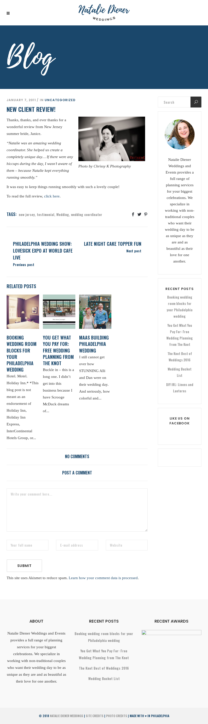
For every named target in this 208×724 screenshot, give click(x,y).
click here (52, 196)
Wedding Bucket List (104, 678)
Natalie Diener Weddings (66, 716)
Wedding (62, 214)
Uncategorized (60, 100)
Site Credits (94, 716)
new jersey (27, 214)
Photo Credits (116, 716)
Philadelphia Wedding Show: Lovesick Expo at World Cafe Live (43, 250)
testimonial (45, 214)
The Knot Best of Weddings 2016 (104, 668)
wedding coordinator (86, 214)
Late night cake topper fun (112, 243)
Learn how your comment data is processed (103, 578)
